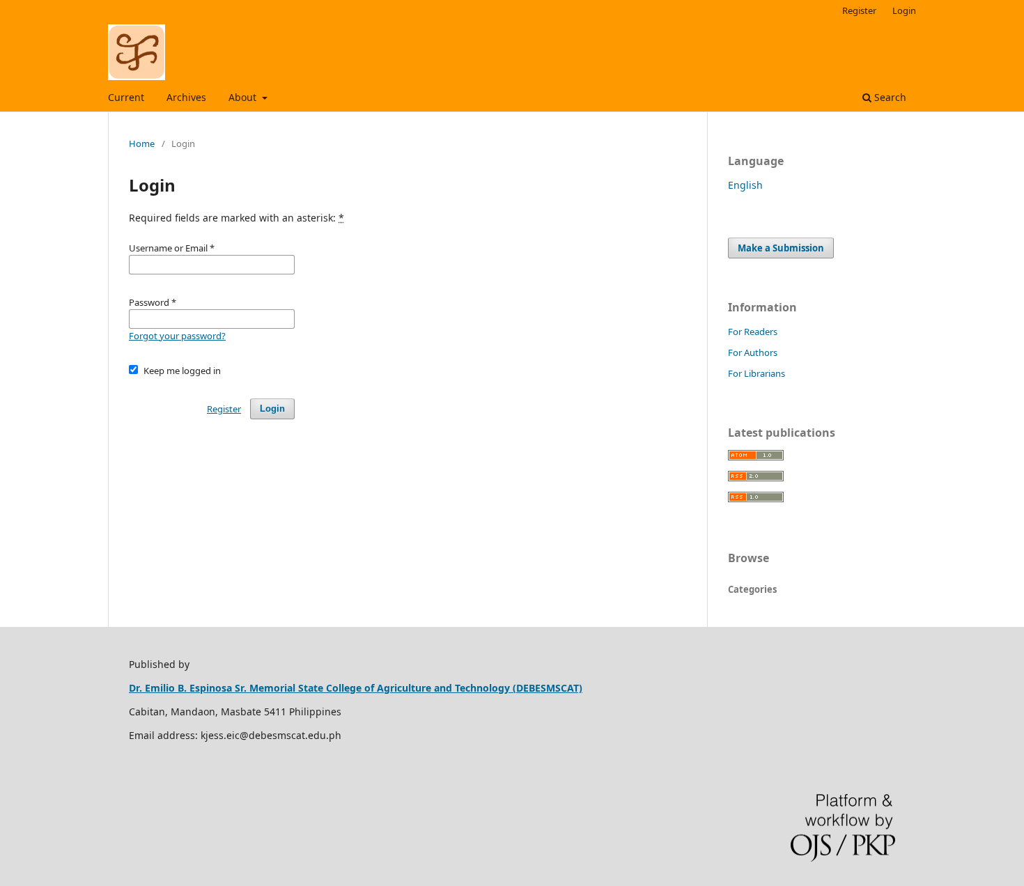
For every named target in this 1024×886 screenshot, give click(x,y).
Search (888, 97)
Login (904, 10)
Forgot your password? (177, 335)
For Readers (752, 331)
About (243, 97)
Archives (186, 97)
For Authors (752, 352)
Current (126, 97)
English (745, 185)
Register (859, 10)
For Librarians (756, 373)
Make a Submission (781, 248)
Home (142, 143)
